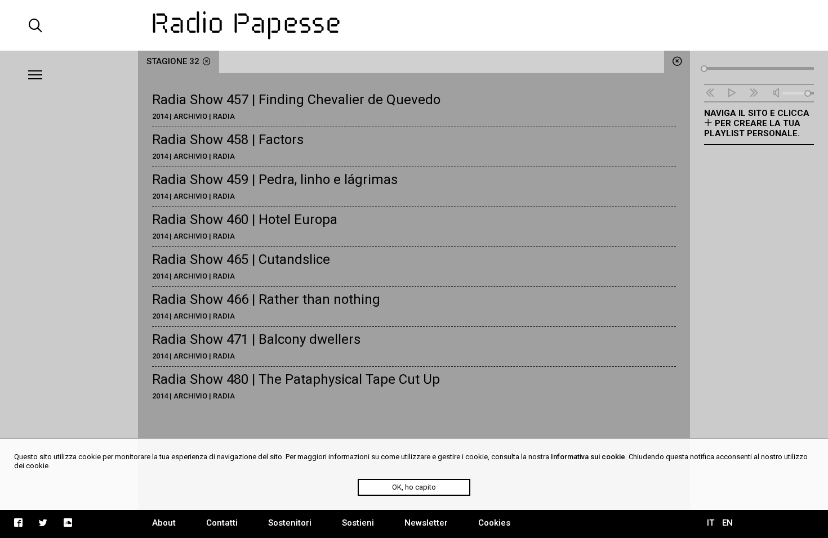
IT (710, 523)
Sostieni (358, 523)
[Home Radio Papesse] (414, 25)
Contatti (222, 523)
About (164, 523)
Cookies (494, 523)
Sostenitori (289, 523)
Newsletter (426, 523)
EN (727, 523)
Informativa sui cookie (588, 456)
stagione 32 (172, 61)
